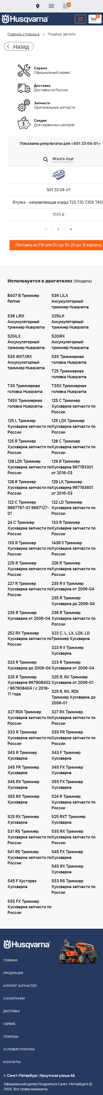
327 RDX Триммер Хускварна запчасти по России (30, 718)
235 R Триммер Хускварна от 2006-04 (29, 616)
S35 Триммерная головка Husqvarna (69, 359)
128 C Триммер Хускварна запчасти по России (74, 447)
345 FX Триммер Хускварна (67, 770)
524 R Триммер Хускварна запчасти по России (74, 802)
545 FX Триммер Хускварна (67, 855)
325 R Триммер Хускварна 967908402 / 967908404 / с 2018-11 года (29, 685)
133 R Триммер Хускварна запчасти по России (74, 528)
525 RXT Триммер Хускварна (69, 819)
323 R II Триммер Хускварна (68, 650)
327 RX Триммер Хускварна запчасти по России (74, 718)
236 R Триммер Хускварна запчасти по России (74, 618)
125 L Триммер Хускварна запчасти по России (30, 426)
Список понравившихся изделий (65, 6)
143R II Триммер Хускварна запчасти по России (74, 548)
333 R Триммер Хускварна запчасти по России (30, 738)
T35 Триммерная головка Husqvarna (25, 389)
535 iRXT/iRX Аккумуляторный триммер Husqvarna (26, 362)
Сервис (9, 1024)
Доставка (37, 6)
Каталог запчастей (19, 986)
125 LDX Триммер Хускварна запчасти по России (74, 426)
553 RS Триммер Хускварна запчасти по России (74, 887)
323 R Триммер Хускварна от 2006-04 (73, 665)
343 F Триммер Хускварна (66, 755)
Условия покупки (18, 1049)
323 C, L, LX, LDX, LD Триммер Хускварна (71, 636)
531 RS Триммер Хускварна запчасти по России (30, 837)
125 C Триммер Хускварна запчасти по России (74, 406)
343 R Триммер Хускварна (22, 755)
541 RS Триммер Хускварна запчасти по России (30, 857)
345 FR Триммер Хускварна (23, 770)
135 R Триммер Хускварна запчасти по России (30, 548)
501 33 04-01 (58, 190)
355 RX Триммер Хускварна (23, 799)
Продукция (13, 973)
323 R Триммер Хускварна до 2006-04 (29, 665)
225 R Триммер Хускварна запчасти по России (30, 569)
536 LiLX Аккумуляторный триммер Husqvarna (70, 301)
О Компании (14, 998)
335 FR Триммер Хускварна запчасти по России (74, 738)
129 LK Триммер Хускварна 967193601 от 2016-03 (72, 487)
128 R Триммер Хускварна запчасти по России (30, 487)
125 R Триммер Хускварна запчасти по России (30, 447)
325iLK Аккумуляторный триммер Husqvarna (70, 322)
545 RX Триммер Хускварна (67, 869)
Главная (10, 960)
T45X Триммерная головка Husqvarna (25, 403)
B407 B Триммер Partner (23, 298)
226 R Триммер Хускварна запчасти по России (74, 569)
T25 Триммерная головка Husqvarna (69, 374)
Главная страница (24, 34)
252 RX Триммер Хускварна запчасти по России (30, 639)
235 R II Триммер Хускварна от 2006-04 (73, 586)
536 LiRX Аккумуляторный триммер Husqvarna (26, 322)
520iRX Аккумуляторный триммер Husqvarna (70, 342)
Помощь (10, 1036)
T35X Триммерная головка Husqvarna (69, 389)
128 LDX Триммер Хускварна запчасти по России (30, 467)
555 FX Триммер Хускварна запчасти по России (30, 907)
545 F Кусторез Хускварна (22, 884)
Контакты (51, 6)
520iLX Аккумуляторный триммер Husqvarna (26, 342)
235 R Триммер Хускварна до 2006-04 (73, 601)
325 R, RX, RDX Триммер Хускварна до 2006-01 (74, 697)
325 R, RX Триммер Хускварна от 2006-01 (73, 680)
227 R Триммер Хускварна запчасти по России (30, 589)
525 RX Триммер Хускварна (23, 819)
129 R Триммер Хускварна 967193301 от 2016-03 (72, 467)
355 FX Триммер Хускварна (67, 785)
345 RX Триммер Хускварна (23, 785)
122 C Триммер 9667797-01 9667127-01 (28, 508)
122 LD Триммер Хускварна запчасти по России (74, 508)
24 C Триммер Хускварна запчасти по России (30, 528)
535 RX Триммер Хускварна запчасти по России (74, 837)
